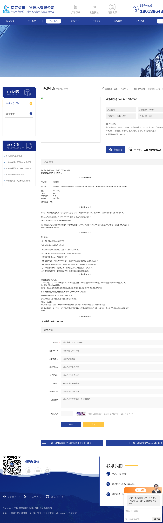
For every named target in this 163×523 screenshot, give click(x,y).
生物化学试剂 (12, 103)
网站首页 (10, 21)
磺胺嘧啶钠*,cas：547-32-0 (149, 443)
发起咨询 (157, 519)
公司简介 (12, 497)
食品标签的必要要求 (14, 156)
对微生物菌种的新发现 (15, 174)
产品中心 (53, 21)
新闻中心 (75, 21)
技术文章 (97, 21)
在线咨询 (118, 149)
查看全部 (10, 113)
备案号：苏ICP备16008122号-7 (17, 513)
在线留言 (118, 21)
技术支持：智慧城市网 (43, 513)
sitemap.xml (61, 513)
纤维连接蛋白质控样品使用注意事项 (20, 181)
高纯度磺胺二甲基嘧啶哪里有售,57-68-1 (73, 443)
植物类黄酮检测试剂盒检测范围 (18, 162)
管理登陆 (73, 513)
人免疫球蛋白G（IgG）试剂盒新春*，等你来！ (20, 168)
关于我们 (32, 21)
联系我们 (140, 21)
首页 (116, 89)
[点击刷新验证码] (81, 414)
